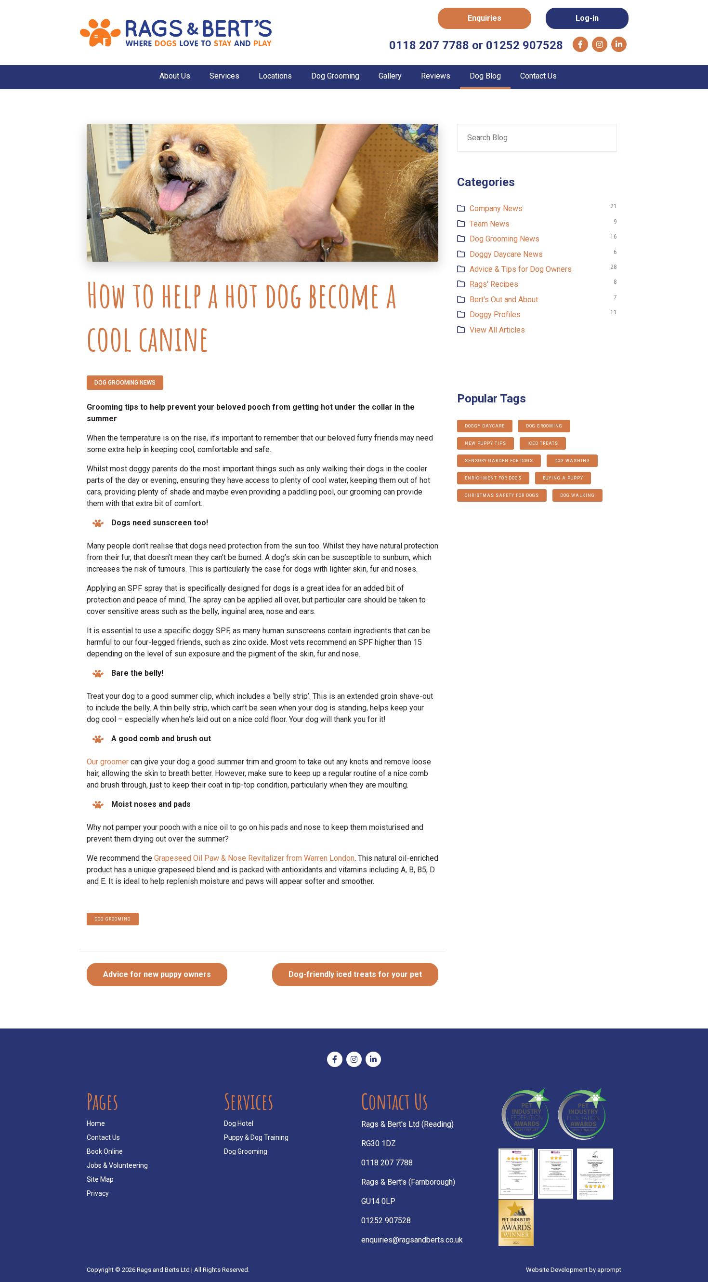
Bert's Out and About (504, 299)
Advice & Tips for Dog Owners (521, 269)
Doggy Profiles (495, 314)
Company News (496, 208)
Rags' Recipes (494, 284)
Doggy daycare (485, 426)
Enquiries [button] (484, 18)
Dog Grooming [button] (335, 75)
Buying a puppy (563, 478)
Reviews (435, 75)
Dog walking (577, 495)
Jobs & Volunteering (117, 1165)
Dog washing (572, 460)
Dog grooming (112, 919)
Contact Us (538, 75)
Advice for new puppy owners (157, 974)
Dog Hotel (238, 1123)
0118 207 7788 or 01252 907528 (476, 45)
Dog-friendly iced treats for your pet (355, 974)
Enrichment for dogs (493, 478)
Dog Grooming (245, 1151)
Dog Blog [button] (485, 75)
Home (96, 1123)
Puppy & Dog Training (256, 1137)
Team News (490, 223)
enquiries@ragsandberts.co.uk (412, 1239)
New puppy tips (485, 443)
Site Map (100, 1179)
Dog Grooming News (125, 382)
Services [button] (224, 75)
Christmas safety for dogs (502, 495)
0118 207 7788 (387, 1162)
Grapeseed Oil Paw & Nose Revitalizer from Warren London (254, 858)
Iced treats (542, 443)
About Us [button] (174, 75)
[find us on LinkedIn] (619, 44)
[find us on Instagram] (599, 44)
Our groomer (108, 761)
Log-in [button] (587, 18)
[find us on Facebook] (580, 44)
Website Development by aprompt (573, 1269)
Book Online (105, 1151)
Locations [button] (275, 75)
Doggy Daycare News (506, 254)
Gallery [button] (390, 75)
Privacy (98, 1193)
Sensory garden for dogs (499, 460)
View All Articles (497, 329)
